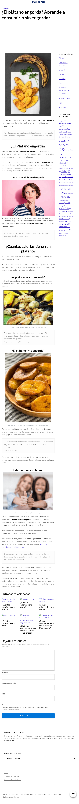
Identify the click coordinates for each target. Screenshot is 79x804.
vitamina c (65, 226)
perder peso (65, 216)
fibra (66, 196)
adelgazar (65, 123)
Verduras (62, 107)
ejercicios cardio (66, 182)
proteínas (64, 219)
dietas (61, 174)
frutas (62, 203)
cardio (67, 160)
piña (71, 216)
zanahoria (62, 233)
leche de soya (63, 211)
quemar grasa (65, 221)
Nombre (5, 672)
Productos (63, 87)
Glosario (62, 78)
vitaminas (66, 229)
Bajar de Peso (38, 2)
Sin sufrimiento (64, 98)
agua (61, 126)
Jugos (61, 83)
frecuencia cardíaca (64, 200)
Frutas (61, 74)
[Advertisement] (39, 37)
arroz (65, 132)
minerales (64, 214)
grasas (64, 208)
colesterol (63, 163)
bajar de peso (65, 144)
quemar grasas (64, 224)
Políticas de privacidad (12, 776)
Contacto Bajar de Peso (12, 780)
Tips (60, 103)
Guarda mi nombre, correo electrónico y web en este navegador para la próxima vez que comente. (25, 708)
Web (3, 694)
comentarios (62, 166)
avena (63, 137)
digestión (69, 177)
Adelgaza (62, 120)
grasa (66, 205)
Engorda (5, 8)
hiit (71, 208)
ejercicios (65, 179)
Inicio (6, 773)
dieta (66, 171)
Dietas (61, 58)
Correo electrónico (11, 683)
